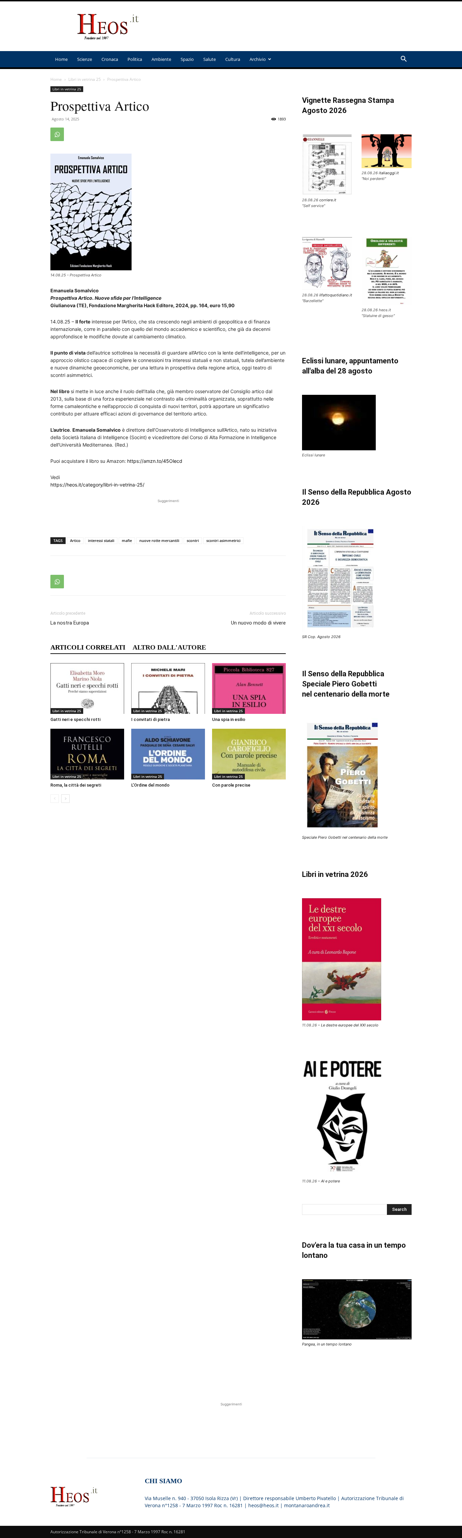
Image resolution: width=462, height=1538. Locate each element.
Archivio (258, 59)
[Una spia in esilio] (249, 688)
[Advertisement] (288, 26)
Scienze (84, 59)
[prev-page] (54, 798)
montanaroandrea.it (307, 1505)
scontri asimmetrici (223, 540)
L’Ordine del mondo (150, 785)
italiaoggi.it (389, 173)
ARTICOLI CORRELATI (87, 647)
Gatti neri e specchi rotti (75, 719)
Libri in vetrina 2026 (335, 874)
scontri (193, 540)
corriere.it (327, 200)
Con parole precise (231, 785)
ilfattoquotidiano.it (335, 295)
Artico (75, 540)
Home (61, 59)
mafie (127, 540)
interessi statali (101, 540)
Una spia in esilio (228, 719)
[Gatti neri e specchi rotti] (87, 688)
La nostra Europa (69, 623)
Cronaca (109, 59)
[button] (403, 59)
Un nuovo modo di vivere (258, 623)
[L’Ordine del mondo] (168, 754)
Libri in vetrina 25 (84, 79)
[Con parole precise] (249, 754)
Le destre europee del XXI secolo (349, 1025)
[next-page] (65, 798)
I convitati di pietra (150, 719)
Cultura (232, 59)
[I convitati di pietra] (168, 688)
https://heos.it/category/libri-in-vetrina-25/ (97, 485)
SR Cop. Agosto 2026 (321, 636)
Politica (135, 59)
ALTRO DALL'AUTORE (169, 647)
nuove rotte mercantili (159, 540)
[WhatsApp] (57, 134)
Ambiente (161, 59)
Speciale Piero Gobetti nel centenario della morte (345, 837)
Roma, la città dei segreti (75, 785)
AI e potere (330, 1181)
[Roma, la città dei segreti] (87, 754)
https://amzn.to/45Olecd (154, 461)
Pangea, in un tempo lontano (327, 1344)
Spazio (187, 59)
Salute (209, 59)
